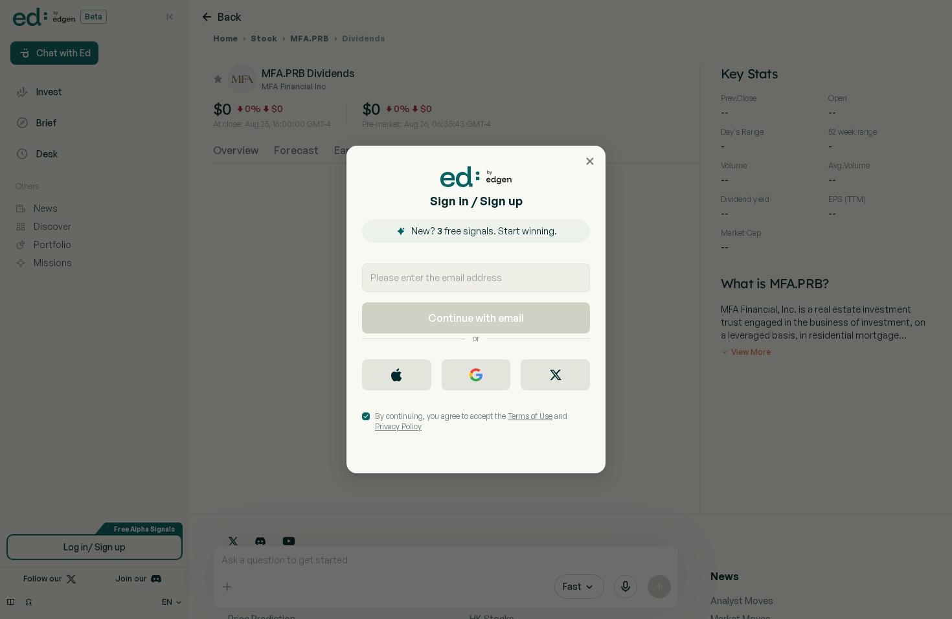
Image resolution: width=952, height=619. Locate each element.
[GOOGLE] (476, 374)
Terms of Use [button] (530, 416)
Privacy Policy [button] (398, 426)
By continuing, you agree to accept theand (471, 421)
